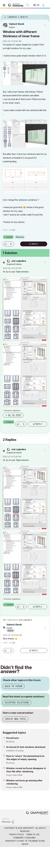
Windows (20, 237)
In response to (18, 620)
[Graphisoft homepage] (37, 813)
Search (28, 5)
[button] (5, 244)
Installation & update (15, 750)
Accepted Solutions (17, 702)
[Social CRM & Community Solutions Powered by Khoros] (8, 821)
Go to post (14, 415)
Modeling (10, 741)
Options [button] (45, 16)
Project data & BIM (14, 775)
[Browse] (4, 5)
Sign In (44, 5)
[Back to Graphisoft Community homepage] (16, 5)
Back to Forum (13, 686)
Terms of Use (32, 834)
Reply (35, 244)
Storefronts (12, 738)
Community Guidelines (24, 838)
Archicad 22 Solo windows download (25, 747)
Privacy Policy (16, 834)
